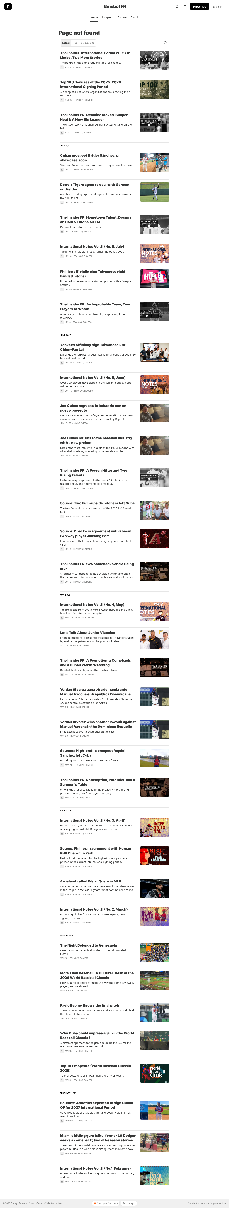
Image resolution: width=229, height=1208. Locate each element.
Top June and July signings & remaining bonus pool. (92, 251)
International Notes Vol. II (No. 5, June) (93, 378)
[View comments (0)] (87, 72)
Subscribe (199, 6)
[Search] (177, 6)
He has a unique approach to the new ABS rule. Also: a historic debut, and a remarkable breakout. (93, 481)
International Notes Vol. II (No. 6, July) (92, 246)
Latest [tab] (66, 43)
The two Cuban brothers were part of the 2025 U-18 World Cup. (96, 509)
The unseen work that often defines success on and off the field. (96, 126)
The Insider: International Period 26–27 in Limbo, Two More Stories (95, 55)
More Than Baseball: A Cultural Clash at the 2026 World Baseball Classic (97, 975)
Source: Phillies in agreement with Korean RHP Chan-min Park (95, 851)
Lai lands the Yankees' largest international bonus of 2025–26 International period (98, 356)
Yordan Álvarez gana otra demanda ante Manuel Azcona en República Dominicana (95, 692)
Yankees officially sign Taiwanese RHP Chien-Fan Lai (93, 347)
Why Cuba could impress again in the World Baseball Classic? (97, 1035)
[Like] (62, 327)
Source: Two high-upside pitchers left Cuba (97, 503)
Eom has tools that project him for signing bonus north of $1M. (95, 542)
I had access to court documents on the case (87, 731)
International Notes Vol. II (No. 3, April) (93, 820)
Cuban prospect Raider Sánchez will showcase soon (91, 157)
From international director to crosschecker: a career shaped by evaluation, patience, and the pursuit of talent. (97, 639)
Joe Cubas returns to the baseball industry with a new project (96, 440)
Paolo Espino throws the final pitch (89, 1005)
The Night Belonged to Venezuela (88, 945)
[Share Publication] (185, 6)
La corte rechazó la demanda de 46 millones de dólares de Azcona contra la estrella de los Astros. (96, 701)
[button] (94, 17)
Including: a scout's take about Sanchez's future (89, 760)
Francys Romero (84, 67)
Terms (40, 1203)
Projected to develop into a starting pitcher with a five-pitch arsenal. (96, 283)
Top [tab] (75, 43)
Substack (192, 1203)
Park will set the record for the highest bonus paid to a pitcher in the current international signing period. (93, 860)
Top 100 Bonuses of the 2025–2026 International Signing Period (90, 84)
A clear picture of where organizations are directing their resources (95, 93)
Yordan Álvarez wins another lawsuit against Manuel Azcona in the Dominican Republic (98, 724)
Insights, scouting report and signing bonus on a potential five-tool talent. (96, 196)
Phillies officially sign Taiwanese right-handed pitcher (93, 274)
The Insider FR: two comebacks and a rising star (97, 566)
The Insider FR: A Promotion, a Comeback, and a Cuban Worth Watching (95, 662)
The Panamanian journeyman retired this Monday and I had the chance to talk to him (97, 1012)
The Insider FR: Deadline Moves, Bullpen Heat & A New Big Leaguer (94, 117)
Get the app (129, 1203)
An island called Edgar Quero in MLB (90, 881)
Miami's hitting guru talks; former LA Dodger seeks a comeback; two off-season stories (98, 1138)
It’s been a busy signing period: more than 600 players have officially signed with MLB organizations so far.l (97, 827)
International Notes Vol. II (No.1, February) (95, 1168)
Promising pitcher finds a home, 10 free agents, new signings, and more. (92, 916)
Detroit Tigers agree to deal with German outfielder (94, 187)
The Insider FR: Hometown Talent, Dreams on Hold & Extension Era (95, 219)
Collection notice (53, 1203)
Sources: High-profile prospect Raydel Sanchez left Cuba (92, 753)
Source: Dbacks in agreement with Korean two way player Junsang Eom (95, 533)
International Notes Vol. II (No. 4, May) (92, 605)
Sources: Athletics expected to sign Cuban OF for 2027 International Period (96, 1105)
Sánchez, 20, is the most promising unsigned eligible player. (97, 165)
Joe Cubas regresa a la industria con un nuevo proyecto (93, 408)
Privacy (32, 1203)
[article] (114, 62)
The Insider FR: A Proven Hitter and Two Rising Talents (93, 472)
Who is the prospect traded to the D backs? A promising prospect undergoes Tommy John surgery (94, 791)
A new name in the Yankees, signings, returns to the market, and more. (97, 1175)
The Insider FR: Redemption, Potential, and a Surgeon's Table (97, 782)
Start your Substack (107, 1203)
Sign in (218, 6)
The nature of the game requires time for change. (90, 62)
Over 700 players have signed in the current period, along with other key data (95, 384)
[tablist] (78, 43)
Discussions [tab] (87, 43)
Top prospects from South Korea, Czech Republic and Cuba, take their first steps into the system (96, 611)
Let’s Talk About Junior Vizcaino (87, 633)
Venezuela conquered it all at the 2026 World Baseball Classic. (93, 952)
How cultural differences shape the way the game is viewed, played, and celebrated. (97, 984)
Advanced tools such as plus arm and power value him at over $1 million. (95, 1114)
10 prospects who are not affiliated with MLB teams (92, 1075)
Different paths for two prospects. (81, 227)
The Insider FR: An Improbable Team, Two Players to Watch (95, 306)
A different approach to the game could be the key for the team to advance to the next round (95, 1044)
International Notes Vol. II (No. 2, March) (94, 909)
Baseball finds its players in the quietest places (88, 670)
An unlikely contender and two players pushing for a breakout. (92, 315)
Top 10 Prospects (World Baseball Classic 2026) (95, 1068)
